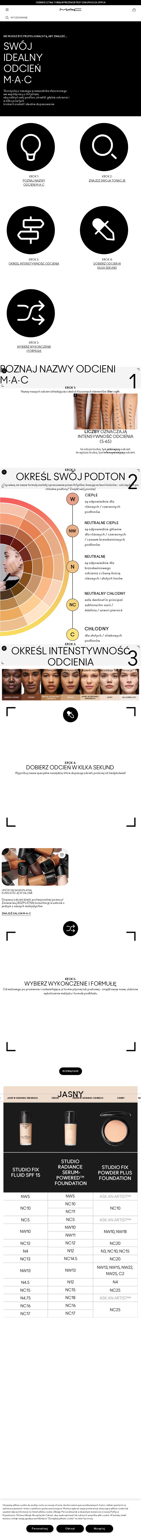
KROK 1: (34, 180)
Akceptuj (99, 1528)
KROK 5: (34, 346)
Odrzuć (70, 1528)
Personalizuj (40, 1528)
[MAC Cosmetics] (71, 10)
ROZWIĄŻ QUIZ (71, 1071)
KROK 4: (107, 263)
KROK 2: (107, 178)
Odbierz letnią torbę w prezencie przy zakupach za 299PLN (70, 3)
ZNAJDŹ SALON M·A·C (16, 913)
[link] (34, 155)
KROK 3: (34, 261)
